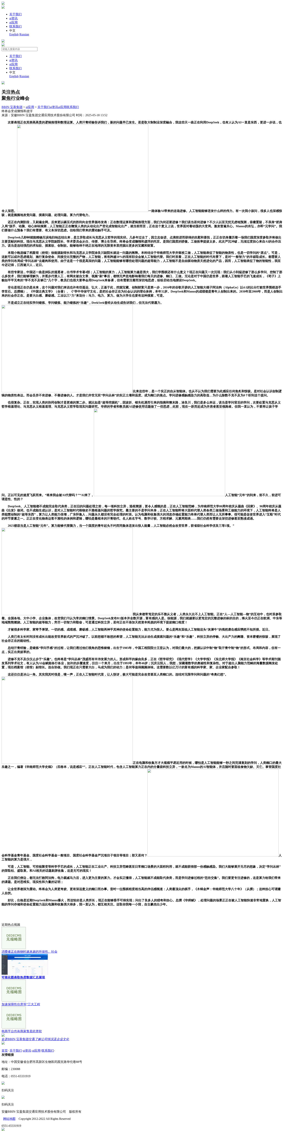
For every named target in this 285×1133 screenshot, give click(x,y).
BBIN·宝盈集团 (12, 107)
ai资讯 (13, 18)
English (14, 34)
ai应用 (13, 22)
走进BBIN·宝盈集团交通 (35, 1039)
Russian (24, 34)
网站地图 (9, 1118)
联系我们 (15, 26)
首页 (5, 1050)
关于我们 (15, 14)
